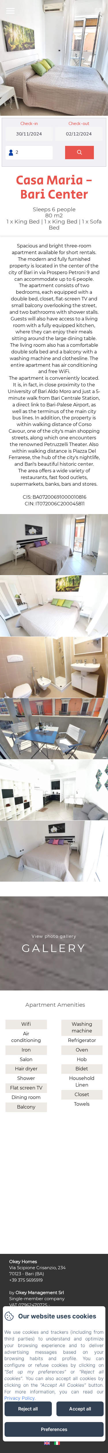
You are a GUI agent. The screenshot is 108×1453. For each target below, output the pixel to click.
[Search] (79, 152)
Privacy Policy (19, 1398)
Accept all (80, 1409)
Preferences (54, 1429)
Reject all (28, 1409)
